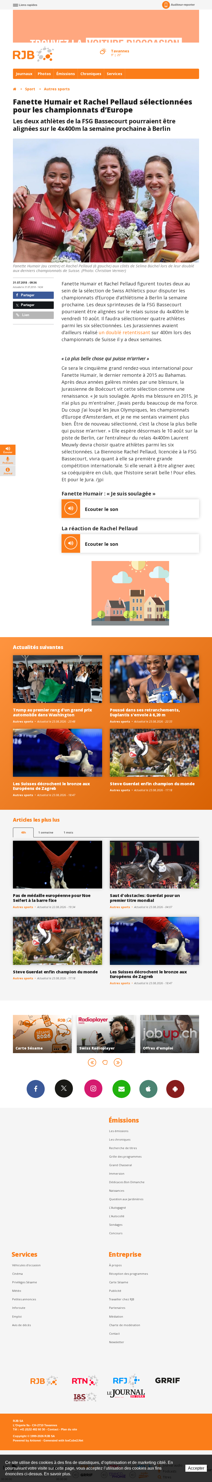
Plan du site (69, 1429)
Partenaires (117, 1307)
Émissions (65, 73)
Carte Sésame (118, 1282)
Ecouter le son (101, 509)
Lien (25, 315)
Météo (16, 1290)
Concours (115, 1233)
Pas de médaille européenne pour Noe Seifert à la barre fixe (51, 898)
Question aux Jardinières (126, 1199)
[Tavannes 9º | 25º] (103, 46)
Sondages (115, 1224)
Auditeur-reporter (183, 4)
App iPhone (148, 1089)
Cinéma (17, 1273)
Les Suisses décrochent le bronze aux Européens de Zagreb (51, 786)
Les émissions (118, 1131)
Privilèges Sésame (24, 1282)
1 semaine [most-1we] (45, 832)
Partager (27, 295)
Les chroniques (119, 1139)
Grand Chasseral (120, 1165)
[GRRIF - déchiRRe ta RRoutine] (167, 1380)
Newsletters (121, 1089)
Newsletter (116, 1342)
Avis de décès (21, 1325)
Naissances (116, 1190)
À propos (115, 1265)
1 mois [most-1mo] (68, 832)
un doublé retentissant (124, 332)
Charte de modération (124, 1325)
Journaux (24, 73)
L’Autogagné (117, 1207)
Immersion (116, 1173)
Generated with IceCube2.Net (63, 1440)
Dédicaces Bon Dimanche (127, 1182)
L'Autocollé (116, 1216)
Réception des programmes (128, 1273)
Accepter (196, 1468)
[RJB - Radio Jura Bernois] (44, 1380)
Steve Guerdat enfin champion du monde (152, 784)
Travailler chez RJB (121, 1299)
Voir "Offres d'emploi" (109, 1034)
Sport (30, 88)
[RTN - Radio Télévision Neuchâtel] (85, 1380)
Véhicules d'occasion (26, 1265)
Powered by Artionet (27, 1440)
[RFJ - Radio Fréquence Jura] (126, 1380)
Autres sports (57, 88)
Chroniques (90, 73)
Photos (44, 73)
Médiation (116, 1316)
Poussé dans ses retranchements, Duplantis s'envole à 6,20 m (145, 712)
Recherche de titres (123, 1148)
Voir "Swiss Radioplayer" (45, 1034)
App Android (175, 1089)
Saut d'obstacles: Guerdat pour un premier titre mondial (145, 898)
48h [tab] (23, 832)
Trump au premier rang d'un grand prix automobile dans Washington (52, 712)
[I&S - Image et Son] (85, 1397)
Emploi (17, 1316)
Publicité (115, 1290)
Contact (114, 1333)
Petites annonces (24, 1299)
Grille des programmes (125, 1156)
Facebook (36, 1089)
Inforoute (18, 1307)
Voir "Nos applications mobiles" (173, 1034)
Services (114, 73)
